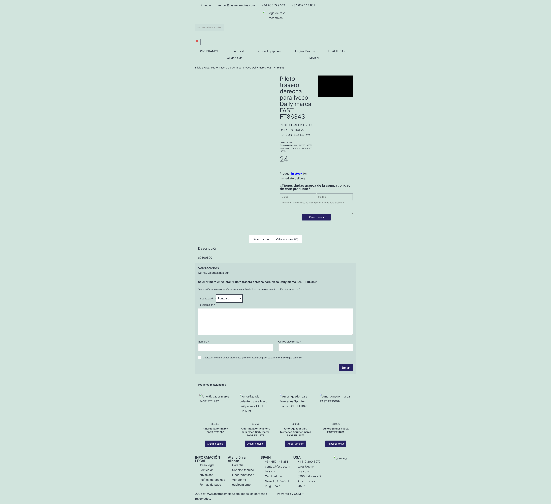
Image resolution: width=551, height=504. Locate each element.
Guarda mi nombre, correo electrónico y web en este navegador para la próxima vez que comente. (252, 357)
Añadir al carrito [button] (215, 444)
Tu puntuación (207, 298)
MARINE (314, 58)
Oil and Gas (234, 58)
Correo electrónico (289, 341)
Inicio (198, 67)
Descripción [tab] (261, 239)
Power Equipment (270, 51)
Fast (206, 67)
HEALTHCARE (337, 51)
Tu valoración (206, 304)
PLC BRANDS (209, 51)
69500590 (292, 145)
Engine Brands (305, 51)
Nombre (203, 341)
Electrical (238, 51)
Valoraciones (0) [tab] (287, 239)
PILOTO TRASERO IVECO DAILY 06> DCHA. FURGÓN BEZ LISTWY (296, 148)
